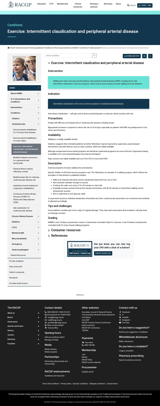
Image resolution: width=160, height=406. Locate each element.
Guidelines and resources (54, 376)
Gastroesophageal (20, 250)
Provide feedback (16, 261)
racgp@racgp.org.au (56, 317)
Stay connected (15, 266)
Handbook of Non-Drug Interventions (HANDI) (61, 48)
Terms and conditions (50, 384)
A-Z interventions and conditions (20, 100)
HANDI (12, 88)
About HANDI (16, 93)
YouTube (125, 323)
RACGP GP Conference (91, 328)
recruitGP (85, 320)
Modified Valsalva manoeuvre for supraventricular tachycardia (25, 160)
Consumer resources (65, 230)
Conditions (84, 48)
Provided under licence (18, 283)
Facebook (126, 312)
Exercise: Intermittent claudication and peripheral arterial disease (25, 149)
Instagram (126, 320)
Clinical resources (22, 48)
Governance (13, 322)
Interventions (16, 107)
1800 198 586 (89, 345)
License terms (112, 384)
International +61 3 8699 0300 (58, 315)
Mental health (18, 233)
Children (15, 118)
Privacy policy (66, 384)
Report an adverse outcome (130, 360)
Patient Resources (18, 255)
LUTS (14, 227)
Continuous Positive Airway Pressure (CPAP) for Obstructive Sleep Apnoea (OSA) (24, 198)
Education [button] (41, 4)
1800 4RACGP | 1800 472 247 (58, 312)
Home (12, 48)
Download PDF (132, 56)
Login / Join (146, 5)
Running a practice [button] (94, 5)
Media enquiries (51, 352)
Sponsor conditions (80, 384)
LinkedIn (125, 317)
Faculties (11, 344)
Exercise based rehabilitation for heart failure (25, 139)
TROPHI (85, 330)
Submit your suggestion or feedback (133, 332)
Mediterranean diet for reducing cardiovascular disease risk (26, 178)
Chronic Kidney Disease (22, 216)
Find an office (53, 328)
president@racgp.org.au (57, 323)
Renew (84, 357)
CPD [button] (51, 4)
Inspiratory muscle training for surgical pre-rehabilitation (25, 187)
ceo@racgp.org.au (55, 320)
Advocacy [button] (108, 4)
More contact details (55, 325)
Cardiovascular (94, 48)
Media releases (51, 349)
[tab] (42, 5)
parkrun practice (88, 325)
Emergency (17, 244)
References (59, 235)
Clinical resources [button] (77, 5)
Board (10, 317)
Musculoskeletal (19, 238)
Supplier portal (87, 372)
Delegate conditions (97, 384)
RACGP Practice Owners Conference (96, 323)
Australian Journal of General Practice (97, 312)
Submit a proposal (16, 272)
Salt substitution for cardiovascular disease (22, 209)
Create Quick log (103, 253)
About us (11, 313)
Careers (11, 335)
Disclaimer (13, 278)
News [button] (118, 4)
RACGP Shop (87, 360)
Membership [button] (62, 4)
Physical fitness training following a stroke (23, 170)
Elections (11, 339)
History (11, 330)
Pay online (89, 342)
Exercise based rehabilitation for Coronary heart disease (25, 131)
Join (83, 354)
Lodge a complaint (126, 351)
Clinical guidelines (36, 48)
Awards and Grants (15, 326)
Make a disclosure (126, 341)
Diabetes (16, 222)
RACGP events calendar (91, 362)
